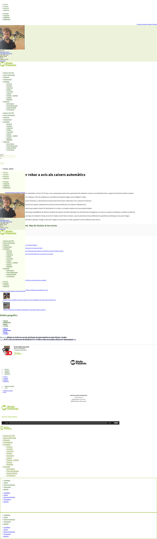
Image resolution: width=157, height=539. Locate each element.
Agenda (6, 489)
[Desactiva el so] (112, 423)
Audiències (6, 10)
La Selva (5, 326)
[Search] (0, 158)
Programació (7, 79)
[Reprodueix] (4, 423)
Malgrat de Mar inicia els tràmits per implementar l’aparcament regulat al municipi (24, 309)
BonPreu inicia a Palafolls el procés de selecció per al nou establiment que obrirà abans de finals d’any (29, 300)
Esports (9, 98)
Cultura (9, 94)
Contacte (6, 6)
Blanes (5, 324)
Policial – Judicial (12, 96)
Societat (9, 86)
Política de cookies (9, 386)
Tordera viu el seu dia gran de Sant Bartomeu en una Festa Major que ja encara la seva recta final (28, 254)
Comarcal (10, 88)
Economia (10, 92)
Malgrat (5, 321)
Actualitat (6, 82)
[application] (60, 423)
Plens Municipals (12, 106)
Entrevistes (10, 104)
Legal (6, 388)
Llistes (6, 495)
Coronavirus (10, 110)
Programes (7, 499)
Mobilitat (9, 100)
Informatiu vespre (4, 52)
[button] (2, 163)
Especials (6, 102)
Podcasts (6, 77)
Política (9, 90)
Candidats (7, 493)
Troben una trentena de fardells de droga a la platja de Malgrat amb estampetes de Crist (25, 290)
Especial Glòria (11, 108)
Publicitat (6, 8)
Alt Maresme (7, 322)
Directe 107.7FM (8, 73)
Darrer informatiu (9, 75)
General (9, 84)
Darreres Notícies (9, 497)
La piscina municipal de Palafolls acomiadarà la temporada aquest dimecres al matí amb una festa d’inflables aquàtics (33, 251)
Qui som (5, 4)
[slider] (116, 422)
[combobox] (7, 156)
